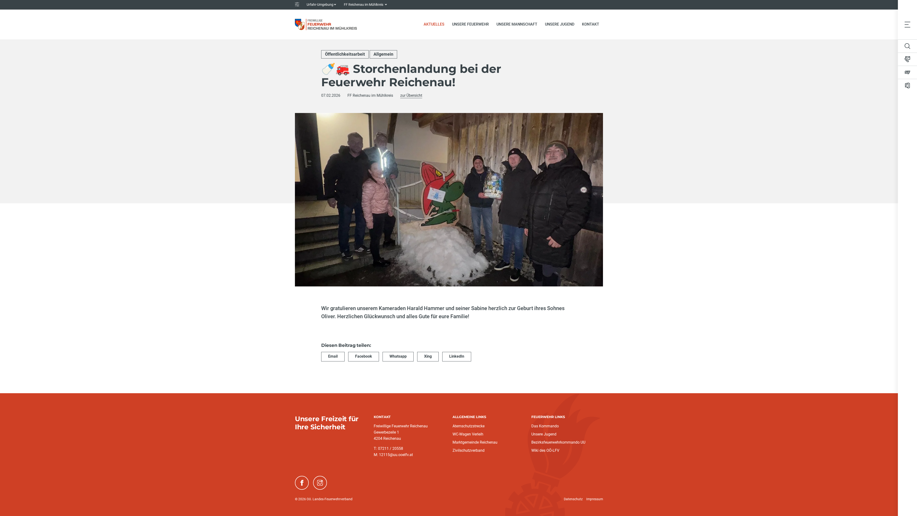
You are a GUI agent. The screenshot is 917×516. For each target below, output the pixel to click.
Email (333, 356)
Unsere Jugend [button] (559, 24)
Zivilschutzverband (469, 450)
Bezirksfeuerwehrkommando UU (558, 442)
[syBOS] (907, 72)
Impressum (594, 499)
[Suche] (907, 46)
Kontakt (590, 24)
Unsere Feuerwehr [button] (470, 24)
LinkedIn (456, 356)
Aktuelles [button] (434, 24)
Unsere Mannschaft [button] (516, 24)
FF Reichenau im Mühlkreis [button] (364, 4)
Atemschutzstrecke (469, 426)
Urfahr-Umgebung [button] (320, 4)
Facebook (363, 356)
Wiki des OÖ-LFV (545, 450)
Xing (428, 356)
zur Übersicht (411, 95)
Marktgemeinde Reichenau (475, 442)
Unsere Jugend (543, 434)
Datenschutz (573, 499)
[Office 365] (907, 85)
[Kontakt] (907, 59)
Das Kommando (545, 426)
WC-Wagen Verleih (468, 434)
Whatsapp (398, 356)
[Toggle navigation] (907, 24)
